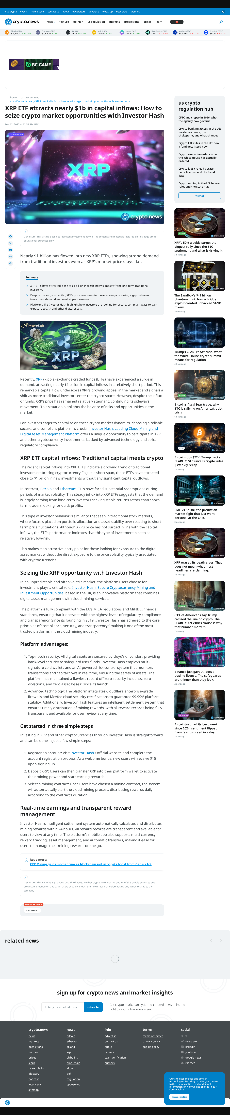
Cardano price (186, 32)
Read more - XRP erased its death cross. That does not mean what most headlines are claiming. (199, 543)
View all (199, 195)
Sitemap (33, 1090)
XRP (39, 379)
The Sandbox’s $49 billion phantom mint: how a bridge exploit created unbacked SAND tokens (197, 301)
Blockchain (73, 1063)
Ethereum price (48, 32)
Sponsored (73, 1084)
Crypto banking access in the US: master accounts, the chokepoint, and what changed (199, 132)
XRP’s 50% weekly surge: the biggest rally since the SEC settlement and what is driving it (198, 246)
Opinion (78, 22)
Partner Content (30, 97)
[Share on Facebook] (10, 236)
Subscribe (93, 1007)
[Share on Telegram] (10, 256)
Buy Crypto (11, 11)
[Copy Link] (10, 263)
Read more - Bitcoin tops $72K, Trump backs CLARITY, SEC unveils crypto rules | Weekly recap (199, 438)
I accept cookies (179, 1097)
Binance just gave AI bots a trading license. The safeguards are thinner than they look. (197, 676)
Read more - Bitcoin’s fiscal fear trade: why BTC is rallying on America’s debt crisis (199, 385)
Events (23, 11)
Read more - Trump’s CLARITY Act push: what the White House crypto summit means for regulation (199, 332)
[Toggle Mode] (223, 11)
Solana (71, 1047)
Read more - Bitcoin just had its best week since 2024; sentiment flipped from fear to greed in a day (199, 705)
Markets (114, 22)
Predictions (131, 22)
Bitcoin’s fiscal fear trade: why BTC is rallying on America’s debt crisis (198, 408)
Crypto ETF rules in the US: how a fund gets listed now (198, 144)
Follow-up (107, 11)
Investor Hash (82, 752)
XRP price (76, 32)
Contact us (53, 11)
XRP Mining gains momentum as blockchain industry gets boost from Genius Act (91, 864)
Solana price (130, 32)
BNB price (103, 32)
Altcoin (71, 1068)
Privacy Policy (151, 1041)
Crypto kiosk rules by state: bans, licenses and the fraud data (196, 172)
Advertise (94, 11)
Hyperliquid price (156, 32)
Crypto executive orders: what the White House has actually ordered (198, 157)
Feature (64, 22)
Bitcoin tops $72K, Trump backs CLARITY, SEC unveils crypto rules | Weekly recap (198, 461)
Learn (159, 22)
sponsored (32, 910)
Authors (110, 1063)
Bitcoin (46, 488)
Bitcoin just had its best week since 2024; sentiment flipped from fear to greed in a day (196, 728)
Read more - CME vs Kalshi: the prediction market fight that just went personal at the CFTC (199, 490)
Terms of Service (153, 1036)
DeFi (69, 1074)
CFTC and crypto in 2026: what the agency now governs (198, 119)
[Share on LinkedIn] (10, 249)
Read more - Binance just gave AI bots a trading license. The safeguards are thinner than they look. (199, 652)
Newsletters (78, 11)
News (49, 22)
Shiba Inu (72, 1057)
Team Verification (115, 1057)
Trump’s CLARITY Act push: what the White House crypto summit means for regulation (198, 356)
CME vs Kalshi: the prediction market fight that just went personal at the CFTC (195, 514)
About (65, 11)
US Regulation (96, 22)
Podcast (33, 1079)
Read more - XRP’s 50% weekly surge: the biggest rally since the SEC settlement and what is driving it (199, 223)
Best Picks (121, 11)
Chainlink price (215, 32)
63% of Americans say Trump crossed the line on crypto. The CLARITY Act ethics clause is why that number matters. (198, 621)
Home (13, 97)
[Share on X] (10, 243)
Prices (147, 22)
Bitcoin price (18, 32)
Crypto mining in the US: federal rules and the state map (199, 185)
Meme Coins (37, 11)
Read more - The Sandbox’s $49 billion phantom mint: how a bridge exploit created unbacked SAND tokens (199, 276)
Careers (109, 1052)
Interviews (34, 1084)
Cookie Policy (151, 1047)
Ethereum (68, 488)
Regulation (73, 1079)
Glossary (135, 11)
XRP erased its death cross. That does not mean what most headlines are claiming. (198, 566)
